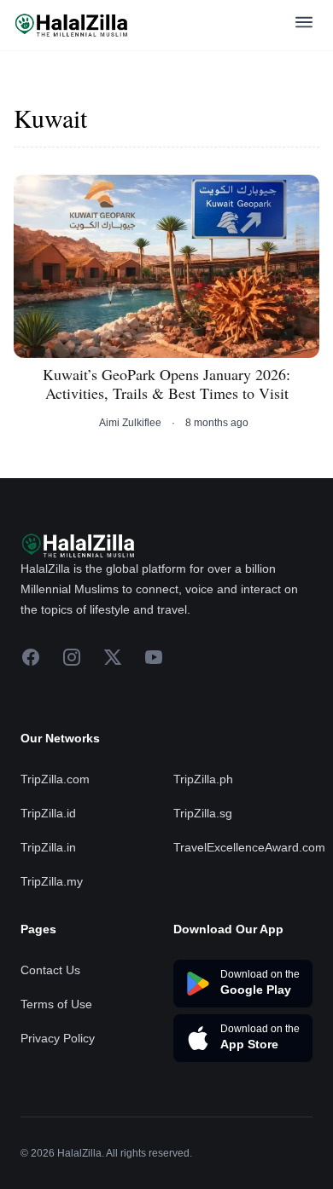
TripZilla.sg (202, 813)
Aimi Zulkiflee (130, 423)
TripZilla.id (48, 813)
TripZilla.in (48, 847)
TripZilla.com (55, 779)
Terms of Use (56, 1004)
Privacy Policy (57, 1038)
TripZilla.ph (203, 779)
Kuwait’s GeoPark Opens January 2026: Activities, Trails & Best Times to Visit (166, 384)
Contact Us (50, 970)
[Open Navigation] (304, 25)
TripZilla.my (51, 881)
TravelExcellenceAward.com (249, 847)
